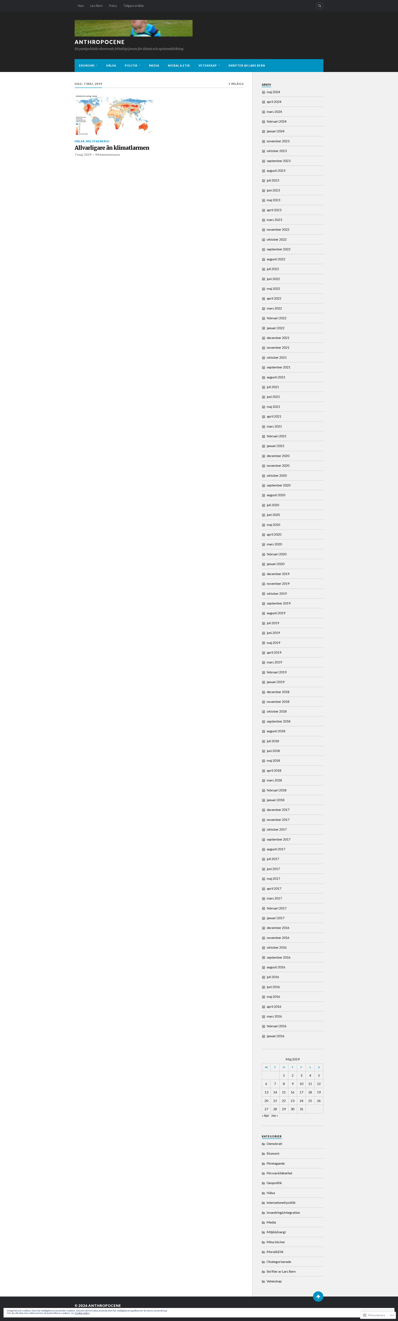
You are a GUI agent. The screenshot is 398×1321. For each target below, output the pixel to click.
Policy (113, 5)
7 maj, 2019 (83, 154)
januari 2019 (275, 682)
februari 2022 (276, 318)
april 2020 (274, 534)
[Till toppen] (318, 1296)
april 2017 (274, 888)
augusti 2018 (276, 731)
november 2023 (278, 141)
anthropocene (100, 42)
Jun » (274, 1115)
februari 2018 (276, 790)
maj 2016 (273, 996)
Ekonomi (87, 65)
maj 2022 (273, 288)
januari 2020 (275, 564)
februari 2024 (276, 121)
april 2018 (274, 770)
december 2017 (278, 810)
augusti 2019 (276, 613)
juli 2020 (273, 505)
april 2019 (274, 652)
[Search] (319, 6)
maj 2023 (273, 200)
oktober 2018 (277, 711)
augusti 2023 (276, 170)
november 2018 (278, 701)
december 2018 (278, 692)
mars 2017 (274, 898)
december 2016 (278, 928)
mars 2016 (274, 1016)
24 (301, 1101)
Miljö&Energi (97, 141)
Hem (81, 5)
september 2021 (278, 367)
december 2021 (278, 338)
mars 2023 (274, 220)
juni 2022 (273, 279)
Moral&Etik (275, 1252)
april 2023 (274, 210)
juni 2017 (273, 869)
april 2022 (274, 298)
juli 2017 (273, 859)
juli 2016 (273, 977)
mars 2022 (274, 308)
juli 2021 (273, 387)
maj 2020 (273, 524)
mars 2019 (274, 662)
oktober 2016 (277, 947)
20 (266, 1101)
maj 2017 (273, 878)
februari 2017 (276, 908)
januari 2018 (275, 800)
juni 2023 (273, 190)
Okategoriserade (279, 1262)
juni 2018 (273, 751)
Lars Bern (96, 5)
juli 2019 (273, 623)
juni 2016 (273, 987)
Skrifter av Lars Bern (246, 65)
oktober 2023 (277, 151)
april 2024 (274, 102)
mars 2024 (274, 111)
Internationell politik (281, 1202)
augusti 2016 (276, 967)
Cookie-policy (82, 1313)
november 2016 (278, 938)
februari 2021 (276, 436)
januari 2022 (275, 328)
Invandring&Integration (283, 1212)
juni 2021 (273, 396)
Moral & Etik (179, 65)
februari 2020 (276, 554)
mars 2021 (274, 426)
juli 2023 (273, 180)
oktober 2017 (277, 829)
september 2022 (278, 249)
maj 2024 (273, 92)
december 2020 (278, 456)
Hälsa (111, 65)
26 (319, 1101)
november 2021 (278, 347)
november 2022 (278, 229)
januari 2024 (275, 131)
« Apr (265, 1115)
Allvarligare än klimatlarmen (112, 148)
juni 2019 (273, 633)
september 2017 (278, 839)
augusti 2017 (276, 849)
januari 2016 (275, 1036)
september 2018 (278, 721)
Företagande (276, 1163)
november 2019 (278, 583)
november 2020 (278, 465)
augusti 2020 (276, 495)
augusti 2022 (276, 259)
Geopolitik (274, 1183)
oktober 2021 (277, 357)
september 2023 (278, 161)
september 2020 (278, 485)
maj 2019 (273, 643)
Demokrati (274, 1144)
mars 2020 (274, 544)
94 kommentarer (107, 154)
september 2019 (278, 603)
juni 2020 (273, 515)
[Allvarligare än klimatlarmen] (114, 116)
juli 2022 (273, 269)
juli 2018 (273, 741)
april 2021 (274, 416)
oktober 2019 (277, 593)
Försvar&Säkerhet (279, 1173)
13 (266, 1092)
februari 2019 (276, 672)
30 (292, 1109)
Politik (131, 65)
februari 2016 (276, 1026)
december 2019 (278, 574)
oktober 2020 (277, 475)
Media (154, 65)
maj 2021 (273, 406)
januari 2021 (275, 446)
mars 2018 (274, 780)
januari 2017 (275, 918)
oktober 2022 (277, 239)
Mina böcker (276, 1242)
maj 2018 (273, 760)
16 (292, 1092)
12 (319, 1084)
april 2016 (274, 1006)
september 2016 (278, 957)
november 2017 (278, 819)
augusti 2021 (276, 377)
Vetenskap (208, 65)
